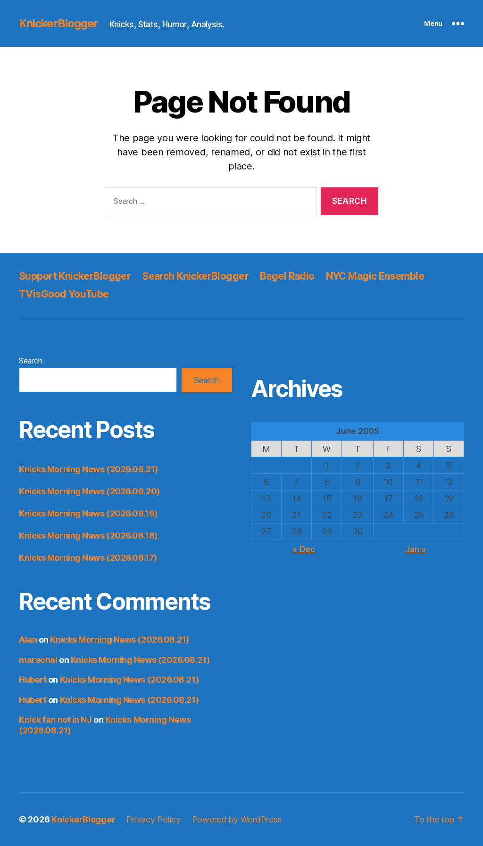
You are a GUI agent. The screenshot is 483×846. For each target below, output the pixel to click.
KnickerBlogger (58, 23)
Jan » (415, 549)
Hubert (32, 680)
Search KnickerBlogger (195, 276)
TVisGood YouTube (64, 294)
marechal (38, 660)
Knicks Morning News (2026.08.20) (89, 491)
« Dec (303, 549)
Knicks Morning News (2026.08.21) (88, 469)
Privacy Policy (153, 819)
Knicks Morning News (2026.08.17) (88, 558)
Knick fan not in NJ (55, 720)
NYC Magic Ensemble (375, 276)
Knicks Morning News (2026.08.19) (88, 513)
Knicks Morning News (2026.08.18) (88, 535)
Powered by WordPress (237, 819)
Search (30, 360)
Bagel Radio (287, 276)
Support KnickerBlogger (75, 276)
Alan (28, 640)
